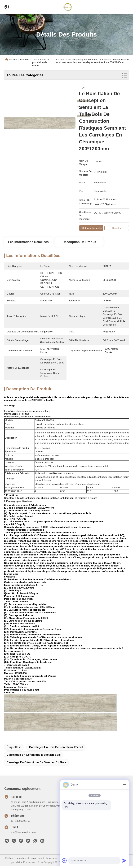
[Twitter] (13, 841)
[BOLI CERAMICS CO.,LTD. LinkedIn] (28, 841)
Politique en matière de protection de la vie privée (32, 858)
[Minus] (124, 785)
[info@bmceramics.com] (42, 841)
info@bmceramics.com (23, 832)
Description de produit (79, 242)
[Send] (124, 860)
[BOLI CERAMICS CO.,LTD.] (68, 7)
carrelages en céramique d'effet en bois (34, 754)
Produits (24, 59)
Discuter (116, 228)
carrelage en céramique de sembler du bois (36, 762)
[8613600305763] (35, 841)
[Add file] (64, 860)
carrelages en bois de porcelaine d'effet (56, 747)
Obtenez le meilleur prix (95, 228)
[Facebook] (21, 841)
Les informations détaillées (28, 242)
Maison (13, 59)
